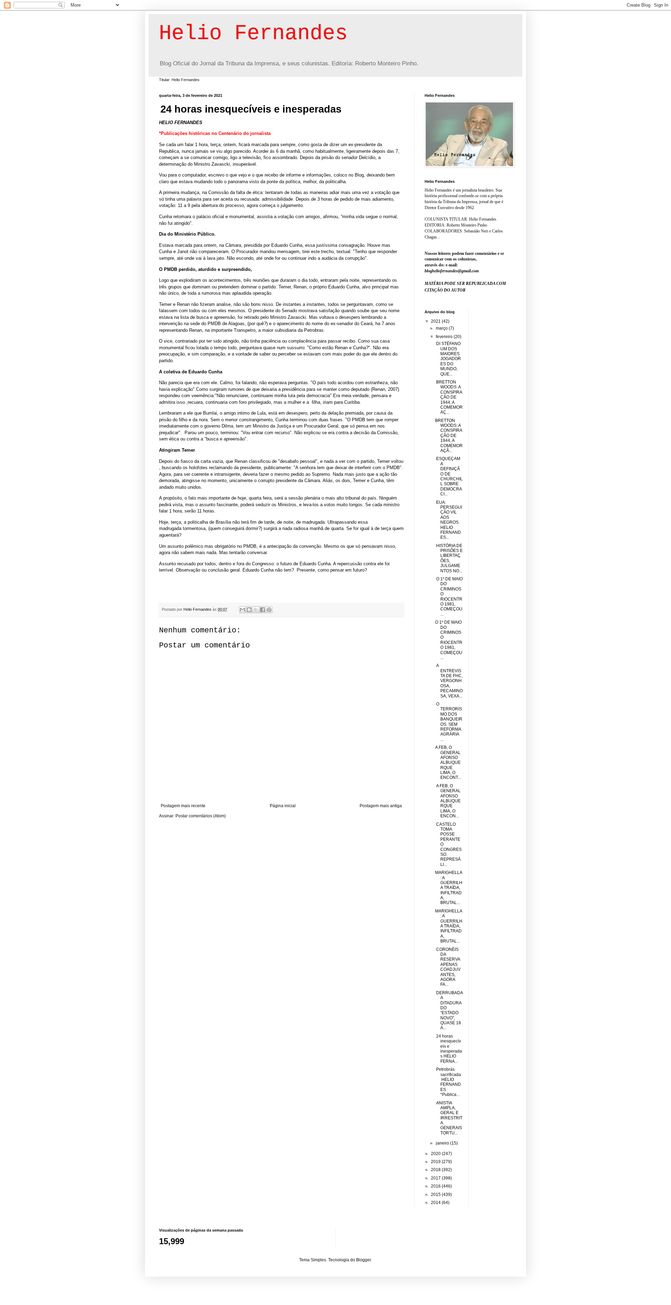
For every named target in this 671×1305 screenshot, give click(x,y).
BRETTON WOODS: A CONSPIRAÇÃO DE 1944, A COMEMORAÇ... (449, 397)
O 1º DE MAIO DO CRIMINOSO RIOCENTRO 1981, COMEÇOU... (449, 596)
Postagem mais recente (183, 805)
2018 (436, 1169)
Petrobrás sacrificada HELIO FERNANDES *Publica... (448, 1082)
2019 (436, 1161)
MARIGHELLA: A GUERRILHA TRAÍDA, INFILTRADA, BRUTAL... (448, 887)
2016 (436, 1186)
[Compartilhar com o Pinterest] (269, 609)
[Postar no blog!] (249, 609)
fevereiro (445, 336)
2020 (436, 1153)
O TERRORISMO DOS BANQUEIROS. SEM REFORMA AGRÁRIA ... (448, 722)
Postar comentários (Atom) (200, 815)
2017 (436, 1178)
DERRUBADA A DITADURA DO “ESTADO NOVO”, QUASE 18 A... (449, 1010)
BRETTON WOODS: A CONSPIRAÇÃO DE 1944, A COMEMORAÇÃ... (449, 435)
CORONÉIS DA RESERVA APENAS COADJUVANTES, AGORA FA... (448, 967)
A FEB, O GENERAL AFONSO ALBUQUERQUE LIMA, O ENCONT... (448, 762)
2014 (436, 1202)
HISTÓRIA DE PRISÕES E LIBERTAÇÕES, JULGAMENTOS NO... (449, 558)
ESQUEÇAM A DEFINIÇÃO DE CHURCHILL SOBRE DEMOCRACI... (449, 476)
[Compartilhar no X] (255, 609)
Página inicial (283, 805)
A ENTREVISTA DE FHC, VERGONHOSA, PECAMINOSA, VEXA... (449, 680)
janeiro (443, 1143)
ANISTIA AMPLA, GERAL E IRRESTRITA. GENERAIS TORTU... (448, 1117)
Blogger (363, 1259)
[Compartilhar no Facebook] (262, 609)
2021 (436, 321)
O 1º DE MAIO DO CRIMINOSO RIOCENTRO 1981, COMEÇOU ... (448, 640)
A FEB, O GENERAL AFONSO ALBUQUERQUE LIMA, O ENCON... (448, 800)
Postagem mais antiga (381, 805)
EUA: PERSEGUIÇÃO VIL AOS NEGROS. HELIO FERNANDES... (448, 520)
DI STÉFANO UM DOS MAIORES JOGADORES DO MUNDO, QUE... (448, 358)
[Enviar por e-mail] (242, 609)
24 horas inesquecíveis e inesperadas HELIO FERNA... (448, 1049)
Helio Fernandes (253, 33)
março (442, 328)
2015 (436, 1194)
